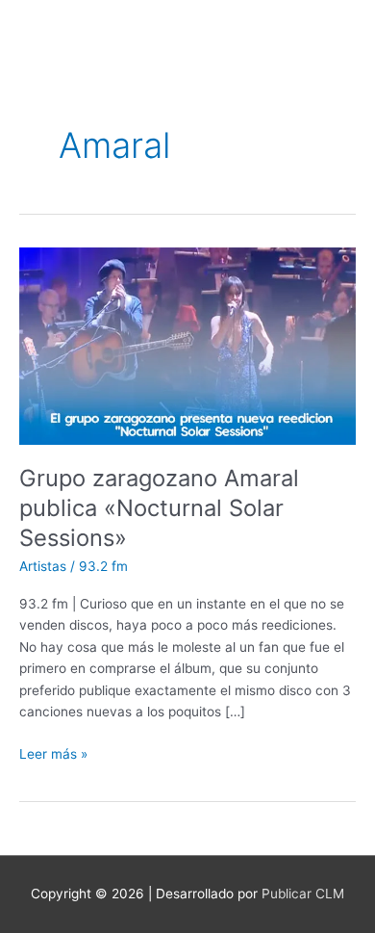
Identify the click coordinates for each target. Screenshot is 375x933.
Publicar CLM (303, 893)
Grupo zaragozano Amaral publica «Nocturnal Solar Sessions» (159, 508)
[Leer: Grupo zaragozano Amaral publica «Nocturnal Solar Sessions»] (187, 344)
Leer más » (53, 752)
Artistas (42, 566)
